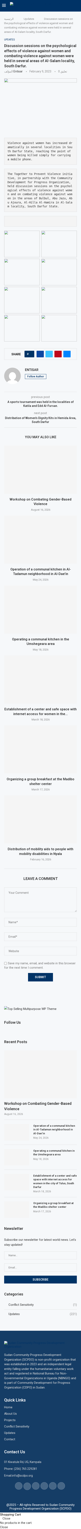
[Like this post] (30, 354)
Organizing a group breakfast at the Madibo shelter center (53, 1205)
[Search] (77, 5)
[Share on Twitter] (49, 354)
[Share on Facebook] (40, 354)
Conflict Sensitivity (43, 1305)
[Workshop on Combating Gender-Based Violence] (40, 470)
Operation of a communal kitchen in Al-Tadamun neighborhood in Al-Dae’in (54, 1129)
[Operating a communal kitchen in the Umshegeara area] (40, 610)
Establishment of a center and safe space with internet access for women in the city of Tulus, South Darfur (55, 1181)
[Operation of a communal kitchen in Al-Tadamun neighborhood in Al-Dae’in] (40, 540)
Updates (29, 18)
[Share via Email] (67, 354)
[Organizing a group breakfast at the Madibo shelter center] (40, 749)
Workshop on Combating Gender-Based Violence (37, 1106)
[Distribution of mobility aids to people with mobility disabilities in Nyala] (40, 819)
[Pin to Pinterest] (58, 354)
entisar (18, 71)
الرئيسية (9, 18)
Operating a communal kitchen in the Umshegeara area (54, 1152)
